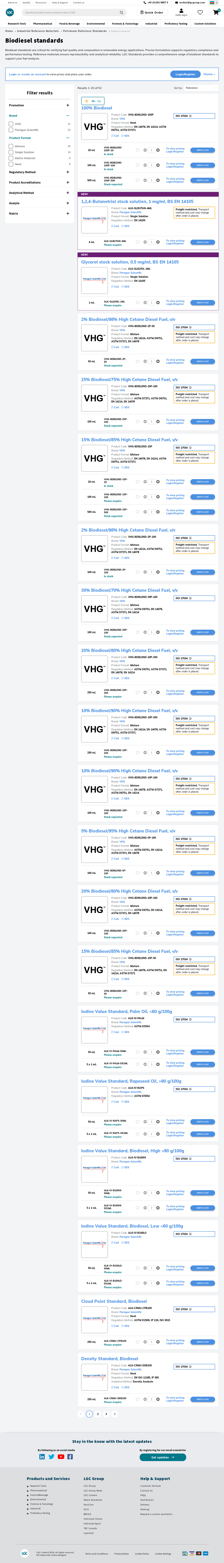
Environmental (38, 1499)
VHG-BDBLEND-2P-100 (142, 536)
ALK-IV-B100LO (137, 1232)
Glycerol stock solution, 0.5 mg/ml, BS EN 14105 (130, 262)
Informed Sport (92, 1523)
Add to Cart (203, 150)
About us (12, 2)
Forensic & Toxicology (41, 1503)
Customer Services (150, 1485)
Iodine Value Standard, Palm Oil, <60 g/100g (126, 1011)
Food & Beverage (39, 1495)
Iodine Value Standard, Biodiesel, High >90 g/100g (132, 1150)
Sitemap (145, 1509)
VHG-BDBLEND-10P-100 (142, 777)
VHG (122, 118)
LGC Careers (90, 1495)
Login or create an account (27, 74)
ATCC (86, 1509)
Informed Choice (93, 1518)
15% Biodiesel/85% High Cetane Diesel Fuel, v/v (129, 439)
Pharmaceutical (38, 1490)
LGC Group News (93, 1490)
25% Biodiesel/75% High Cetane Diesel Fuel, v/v (129, 379)
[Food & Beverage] (28, 1495)
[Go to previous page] (81, 1414)
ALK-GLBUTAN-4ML (140, 208)
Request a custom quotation (156, 1514)
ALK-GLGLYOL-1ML (139, 268)
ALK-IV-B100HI (137, 1157)
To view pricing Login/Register (175, 150)
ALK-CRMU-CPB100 (140, 1308)
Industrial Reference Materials (38, 31)
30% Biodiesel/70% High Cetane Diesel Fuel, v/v (129, 590)
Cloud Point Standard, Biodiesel (114, 1301)
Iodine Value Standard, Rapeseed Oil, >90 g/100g (131, 1081)
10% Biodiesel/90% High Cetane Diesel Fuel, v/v (129, 710)
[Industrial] (28, 1509)
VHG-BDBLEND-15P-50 (142, 958)
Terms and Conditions (96, 1553)
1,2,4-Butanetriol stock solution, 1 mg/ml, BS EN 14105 (137, 201)
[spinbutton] (151, 150)
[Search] (121, 12)
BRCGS (87, 1514)
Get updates (160, 1457)
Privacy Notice (121, 1553)
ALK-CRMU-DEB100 (140, 1365)
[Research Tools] (28, 1486)
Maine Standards (93, 1499)
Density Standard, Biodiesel (109, 1358)
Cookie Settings (163, 1553)
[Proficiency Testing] (28, 1513)
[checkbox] (11, 124)
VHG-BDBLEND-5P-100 (142, 837)
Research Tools (38, 1485)
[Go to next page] (114, 1414)
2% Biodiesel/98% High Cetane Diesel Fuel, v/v (128, 319)
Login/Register (185, 74)
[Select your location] (214, 2)
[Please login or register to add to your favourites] (137, 150)
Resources (41, 2)
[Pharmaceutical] (28, 1490)
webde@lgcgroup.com (192, 2)
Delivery (144, 1504)
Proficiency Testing (40, 1513)
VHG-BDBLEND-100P (140, 114)
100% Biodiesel (96, 108)
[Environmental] (28, 1499)
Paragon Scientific (131, 212)
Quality (26, 2)
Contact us (78, 2)
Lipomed (89, 1533)
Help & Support (60, 2)
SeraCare (89, 1504)
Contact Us (146, 1490)
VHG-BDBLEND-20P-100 (142, 897)
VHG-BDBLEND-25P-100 (142, 386)
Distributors (147, 1499)
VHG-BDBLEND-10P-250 (142, 717)
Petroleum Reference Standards (85, 31)
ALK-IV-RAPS (136, 1087)
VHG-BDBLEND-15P (140, 446)
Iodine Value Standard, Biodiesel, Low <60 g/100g (132, 1226)
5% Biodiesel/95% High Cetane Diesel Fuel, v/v (128, 831)
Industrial (35, 1508)
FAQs (143, 1495)
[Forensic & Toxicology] (28, 1504)
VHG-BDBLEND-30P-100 (142, 597)
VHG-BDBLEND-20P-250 (142, 657)
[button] (40, 105)
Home (9, 31)
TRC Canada (90, 1528)
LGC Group (90, 1485)
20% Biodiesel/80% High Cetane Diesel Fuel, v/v (129, 650)
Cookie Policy (142, 1553)
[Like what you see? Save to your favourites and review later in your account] (200, 12)
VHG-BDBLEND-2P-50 (141, 326)
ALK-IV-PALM (136, 1018)
